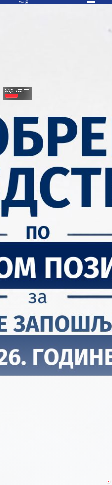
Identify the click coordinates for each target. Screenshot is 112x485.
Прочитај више (11, 97)
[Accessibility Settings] (108, 481)
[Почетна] (26, 2)
